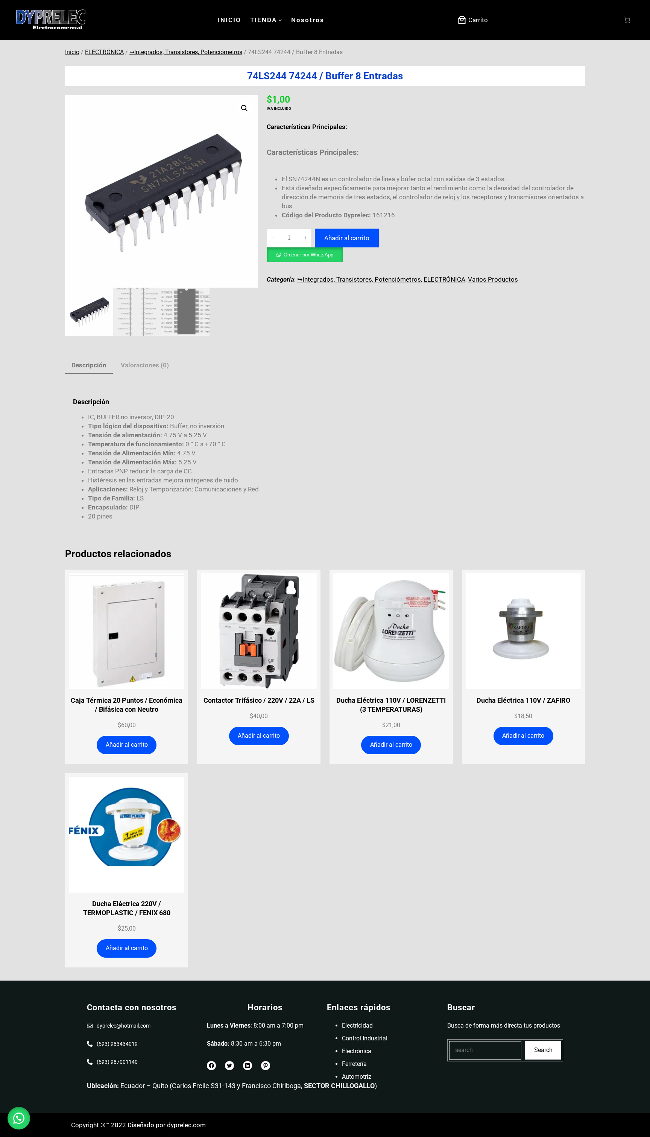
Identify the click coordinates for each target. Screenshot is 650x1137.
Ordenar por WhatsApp (308, 255)
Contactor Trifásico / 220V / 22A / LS (259, 700)
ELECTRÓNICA (104, 52)
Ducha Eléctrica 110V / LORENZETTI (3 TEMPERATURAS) (391, 704)
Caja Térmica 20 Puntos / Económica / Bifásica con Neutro (126, 704)
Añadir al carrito (346, 238)
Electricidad (357, 1025)
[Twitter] (229, 1065)
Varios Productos (493, 279)
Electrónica (356, 1051)
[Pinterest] (265, 1065)
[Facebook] (211, 1065)
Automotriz (356, 1076)
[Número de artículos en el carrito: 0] (627, 20)
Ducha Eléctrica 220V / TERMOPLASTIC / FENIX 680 (126, 908)
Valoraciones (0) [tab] (145, 365)
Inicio (72, 52)
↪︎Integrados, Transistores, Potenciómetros (185, 52)
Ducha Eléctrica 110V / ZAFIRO (523, 700)
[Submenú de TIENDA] (280, 20)
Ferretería (354, 1063)
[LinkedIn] (247, 1065)
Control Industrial (364, 1038)
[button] (244, 108)
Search (543, 1050)
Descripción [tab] (88, 365)
